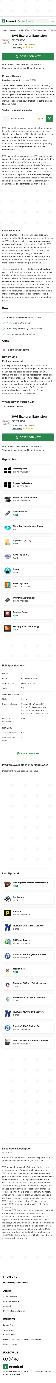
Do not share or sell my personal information (22, 1339)
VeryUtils (8, 1152)
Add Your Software (11, 1301)
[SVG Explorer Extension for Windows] (6, 41)
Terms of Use (8, 1330)
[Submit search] (19, 21)
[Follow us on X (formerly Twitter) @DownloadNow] (11, 1359)
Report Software (30, 753)
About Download (10, 1297)
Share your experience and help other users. (23, 68)
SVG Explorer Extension (29, 37)
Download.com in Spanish (14, 1311)
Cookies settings (10, 1344)
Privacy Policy (9, 1325)
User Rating (17, 47)
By (17, 44)
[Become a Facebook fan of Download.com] (5, 1359)
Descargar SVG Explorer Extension (18, 771)
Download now (30, 56)
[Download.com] (9, 20)
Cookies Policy (9, 1335)
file (10, 91)
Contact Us (8, 1306)
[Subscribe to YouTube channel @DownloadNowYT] (16, 1359)
